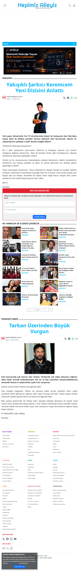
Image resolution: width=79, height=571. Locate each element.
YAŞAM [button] (5, 44)
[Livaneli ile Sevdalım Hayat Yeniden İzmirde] (12, 259)
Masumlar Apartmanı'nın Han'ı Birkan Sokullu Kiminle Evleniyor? (67, 245)
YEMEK (4, 486)
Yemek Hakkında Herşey (9, 501)
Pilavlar (4, 507)
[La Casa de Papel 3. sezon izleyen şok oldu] (12, 272)
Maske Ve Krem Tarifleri (35, 490)
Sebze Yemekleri (7, 504)
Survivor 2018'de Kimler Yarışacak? (30, 296)
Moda (29, 507)
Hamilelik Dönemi (33, 435)
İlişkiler (4, 441)
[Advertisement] (39, 26)
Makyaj (30, 498)
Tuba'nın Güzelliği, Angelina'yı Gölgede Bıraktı (66, 297)
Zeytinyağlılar (6, 510)
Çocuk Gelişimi (6, 481)
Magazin (55, 467)
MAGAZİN (25, 235)
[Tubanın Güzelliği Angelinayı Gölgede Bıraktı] (49, 299)
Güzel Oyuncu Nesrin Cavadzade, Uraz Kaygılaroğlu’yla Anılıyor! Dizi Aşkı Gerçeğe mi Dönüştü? (29, 245)
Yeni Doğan (56, 441)
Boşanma (5, 447)
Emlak (55, 464)
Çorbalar (5, 515)
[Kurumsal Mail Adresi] (4, 548)
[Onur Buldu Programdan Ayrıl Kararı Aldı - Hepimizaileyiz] (49, 233)
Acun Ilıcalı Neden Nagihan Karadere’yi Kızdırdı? (29, 230)
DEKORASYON (57, 486)
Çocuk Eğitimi (6, 475)
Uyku (54, 447)
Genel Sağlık (31, 475)
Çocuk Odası (56, 493)
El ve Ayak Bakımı (33, 504)
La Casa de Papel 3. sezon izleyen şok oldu (29, 269)
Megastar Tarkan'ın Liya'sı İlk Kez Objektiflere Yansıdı (66, 284)
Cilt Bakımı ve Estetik (34, 496)
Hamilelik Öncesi (33, 438)
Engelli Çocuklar (7, 464)
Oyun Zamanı (57, 452)
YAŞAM (55, 460)
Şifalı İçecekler (6, 521)
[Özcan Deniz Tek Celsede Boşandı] (12, 286)
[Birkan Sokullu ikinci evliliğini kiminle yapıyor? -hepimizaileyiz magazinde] (49, 246)
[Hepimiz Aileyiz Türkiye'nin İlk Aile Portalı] (37, 5)
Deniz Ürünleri (6, 524)
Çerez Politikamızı (13, 563)
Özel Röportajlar (58, 478)
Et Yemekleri (6, 493)
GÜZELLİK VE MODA (34, 486)
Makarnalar (5, 512)
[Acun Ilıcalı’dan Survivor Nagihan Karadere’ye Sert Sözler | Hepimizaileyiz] (12, 233)
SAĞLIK (30, 460)
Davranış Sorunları (8, 467)
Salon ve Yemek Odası (59, 490)
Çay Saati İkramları (8, 490)
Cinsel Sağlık (31, 478)
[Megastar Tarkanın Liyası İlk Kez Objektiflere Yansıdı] (49, 286)
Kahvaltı (4, 496)
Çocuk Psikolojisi (7, 478)
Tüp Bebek (31, 455)
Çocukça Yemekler (7, 518)
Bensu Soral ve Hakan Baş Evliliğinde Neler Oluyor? (66, 270)
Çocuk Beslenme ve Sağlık (10, 470)
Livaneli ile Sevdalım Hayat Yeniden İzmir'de (30, 256)
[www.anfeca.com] (39, 61)
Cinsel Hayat (6, 435)
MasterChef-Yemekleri (9, 529)
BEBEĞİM (56, 432)
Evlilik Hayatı (6, 438)
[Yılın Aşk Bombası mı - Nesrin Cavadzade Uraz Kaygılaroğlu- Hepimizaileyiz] (12, 246)
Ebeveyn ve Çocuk (8, 444)
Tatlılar (4, 498)
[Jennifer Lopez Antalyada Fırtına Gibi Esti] (49, 259)
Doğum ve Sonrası (33, 441)
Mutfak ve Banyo (58, 498)
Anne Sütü (56, 438)
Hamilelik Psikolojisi (34, 452)
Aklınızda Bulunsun (59, 473)
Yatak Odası (56, 496)
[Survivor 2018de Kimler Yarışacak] (12, 299)
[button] (4, 5)
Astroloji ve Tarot (58, 481)
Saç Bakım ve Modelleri (35, 493)
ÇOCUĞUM (5, 460)
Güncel (55, 470)
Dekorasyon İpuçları (59, 504)
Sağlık (54, 444)
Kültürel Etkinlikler (58, 475)
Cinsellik (30, 447)
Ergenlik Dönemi (7, 473)
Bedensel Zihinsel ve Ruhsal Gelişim (64, 435)
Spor (29, 449)
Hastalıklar (31, 467)
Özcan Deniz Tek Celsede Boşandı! (27, 283)
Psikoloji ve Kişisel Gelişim (35, 473)
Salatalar (5, 526)
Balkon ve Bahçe (58, 501)
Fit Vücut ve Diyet (33, 501)
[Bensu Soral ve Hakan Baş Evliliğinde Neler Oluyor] (49, 272)
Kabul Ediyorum (19, 567)
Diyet (29, 470)
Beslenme (31, 444)
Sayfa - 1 (39, 310)
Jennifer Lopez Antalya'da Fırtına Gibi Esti (66, 257)
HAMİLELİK (31, 432)
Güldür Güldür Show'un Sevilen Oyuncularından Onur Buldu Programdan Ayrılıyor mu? (67, 231)
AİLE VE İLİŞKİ (7, 432)
